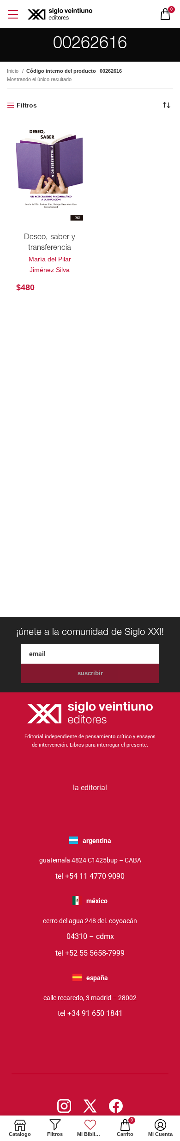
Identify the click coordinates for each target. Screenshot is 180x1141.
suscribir (90, 673)
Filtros (27, 105)
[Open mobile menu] (12, 14)
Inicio (13, 71)
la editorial (90, 787)
